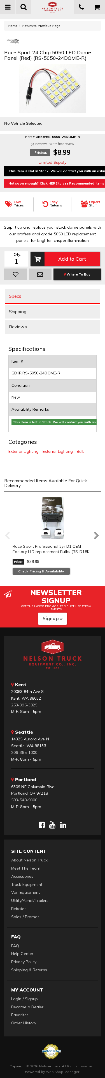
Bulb (81, 451)
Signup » (52, 618)
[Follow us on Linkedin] (63, 825)
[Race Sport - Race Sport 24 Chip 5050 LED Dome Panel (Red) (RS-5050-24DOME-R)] (12, 43)
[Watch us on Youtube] (52, 825)
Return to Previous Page (41, 26)
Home (13, 26)
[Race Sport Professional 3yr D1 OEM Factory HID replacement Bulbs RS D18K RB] (52, 518)
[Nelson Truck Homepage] (53, 7)
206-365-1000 (24, 752)
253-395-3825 (24, 705)
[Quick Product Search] (23, 7)
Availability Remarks (30, 409)
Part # (30, 137)
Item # (17, 361)
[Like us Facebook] (41, 825)
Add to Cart (72, 259)
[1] (15, 274)
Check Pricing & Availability (41, 571)
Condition (20, 385)
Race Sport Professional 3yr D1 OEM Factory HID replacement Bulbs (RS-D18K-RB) (52, 552)
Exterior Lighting (23, 451)
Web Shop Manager (63, 1072)
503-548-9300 (24, 799)
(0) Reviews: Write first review (52, 144)
